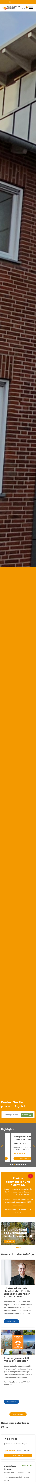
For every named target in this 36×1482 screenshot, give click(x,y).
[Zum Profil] (23, 8)
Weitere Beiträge (18, 1414)
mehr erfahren (9, 1241)
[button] (10, 1164)
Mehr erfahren (11, 1321)
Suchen (25, 1115)
